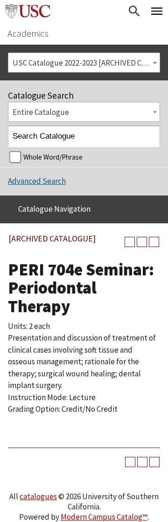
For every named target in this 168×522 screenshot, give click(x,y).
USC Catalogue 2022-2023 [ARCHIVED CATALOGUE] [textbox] (86, 63)
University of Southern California (28, 11)
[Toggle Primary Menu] (157, 11)
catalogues (38, 496)
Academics (28, 33)
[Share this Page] (130, 242)
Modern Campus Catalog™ (104, 517)
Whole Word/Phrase (53, 157)
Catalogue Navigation (54, 209)
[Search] (149, 136)
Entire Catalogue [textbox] (41, 112)
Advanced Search (37, 181)
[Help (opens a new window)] (154, 242)
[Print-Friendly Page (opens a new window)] (142, 242)
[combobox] (84, 63)
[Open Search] (134, 11)
